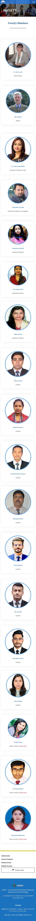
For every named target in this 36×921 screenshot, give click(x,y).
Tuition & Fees (6, 862)
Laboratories (5, 856)
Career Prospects (7, 859)
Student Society (6, 866)
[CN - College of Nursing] (3, 2)
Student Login (19, 870)
